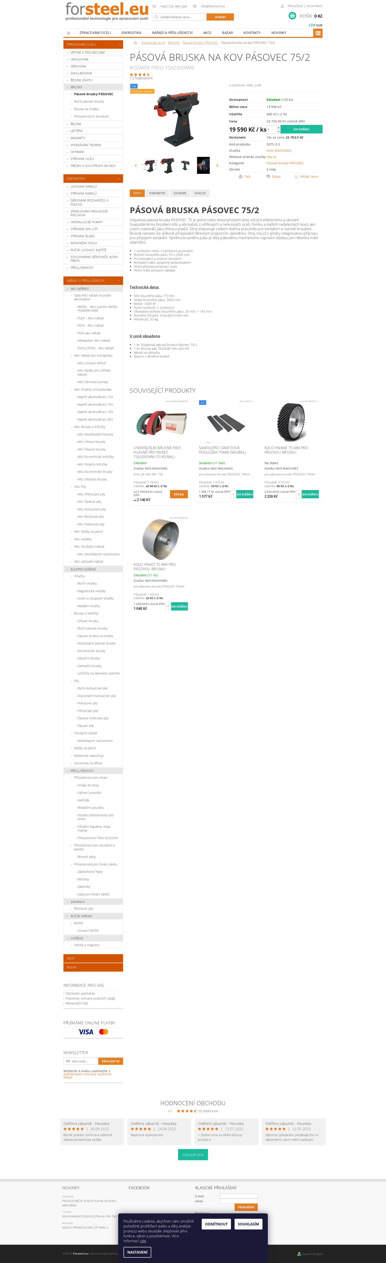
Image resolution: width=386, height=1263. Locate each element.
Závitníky (84, 886)
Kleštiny (83, 879)
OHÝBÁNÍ (77, 152)
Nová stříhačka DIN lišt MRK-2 (85, 1227)
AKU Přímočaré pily (91, 494)
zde (143, 1240)
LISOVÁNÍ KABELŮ (84, 186)
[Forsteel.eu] (107, 11)
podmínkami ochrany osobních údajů (87, 1075)
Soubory (180, 193)
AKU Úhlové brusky (91, 442)
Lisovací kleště (88, 930)
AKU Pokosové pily (91, 524)
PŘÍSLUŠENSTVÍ (82, 267)
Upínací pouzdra (89, 792)
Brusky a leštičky (86, 613)
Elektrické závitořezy (89, 756)
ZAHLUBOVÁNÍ (81, 73)
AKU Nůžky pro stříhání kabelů (94, 372)
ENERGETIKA (131, 32)
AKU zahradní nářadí (88, 561)
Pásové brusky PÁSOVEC (93, 94)
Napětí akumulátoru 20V (95, 419)
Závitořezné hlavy (90, 871)
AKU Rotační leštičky (92, 464)
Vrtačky (79, 576)
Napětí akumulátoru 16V (95, 404)
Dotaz (276, 177)
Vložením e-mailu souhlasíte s (87, 1074)
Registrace (315, 6)
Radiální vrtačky (89, 606)
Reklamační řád (77, 1003)
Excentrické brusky (91, 651)
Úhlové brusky (88, 621)
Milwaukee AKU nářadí (94, 340)
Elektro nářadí (83, 569)
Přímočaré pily (88, 711)
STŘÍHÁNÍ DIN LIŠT (84, 229)
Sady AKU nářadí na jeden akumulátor (92, 297)
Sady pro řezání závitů (93, 894)
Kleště (78, 923)
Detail (179, 494)
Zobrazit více (193, 1154)
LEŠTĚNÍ (77, 131)
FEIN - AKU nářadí (90, 325)
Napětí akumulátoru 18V (95, 412)
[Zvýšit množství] (279, 127)
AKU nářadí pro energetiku (93, 355)
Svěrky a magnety (86, 945)
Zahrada (77, 902)
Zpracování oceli (95, 32)
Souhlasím (248, 1224)
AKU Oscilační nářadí (89, 546)
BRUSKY (76, 87)
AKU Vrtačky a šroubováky (93, 389)
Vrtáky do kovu (88, 785)
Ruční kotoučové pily (92, 688)
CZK (312, 25)
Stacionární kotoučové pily (97, 696)
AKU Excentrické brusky (95, 471)
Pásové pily (86, 726)
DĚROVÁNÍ (78, 66)
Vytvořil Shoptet (312, 1254)
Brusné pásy (87, 857)
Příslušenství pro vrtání (90, 777)
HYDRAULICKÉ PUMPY (87, 222)
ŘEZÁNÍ (76, 124)
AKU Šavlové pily (89, 501)
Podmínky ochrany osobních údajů (90, 998)
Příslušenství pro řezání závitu (95, 864)
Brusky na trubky (86, 109)
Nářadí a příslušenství (172, 32)
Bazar (227, 32)
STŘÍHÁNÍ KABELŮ (84, 193)
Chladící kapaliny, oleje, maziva (94, 828)
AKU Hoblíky (83, 539)
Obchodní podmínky (80, 993)
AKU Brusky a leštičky (89, 427)
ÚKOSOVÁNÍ (80, 59)
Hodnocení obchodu (193, 1103)
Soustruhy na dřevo (88, 763)
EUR (319, 25)
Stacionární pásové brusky (97, 643)
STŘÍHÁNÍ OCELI (82, 159)
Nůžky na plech (85, 748)
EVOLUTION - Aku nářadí (96, 348)
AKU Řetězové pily (91, 516)
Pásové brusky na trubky (95, 636)
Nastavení (137, 1252)
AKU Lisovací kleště (92, 363)
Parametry (157, 193)
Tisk (247, 177)
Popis (137, 193)
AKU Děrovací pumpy (93, 382)
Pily (76, 681)
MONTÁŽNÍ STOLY (84, 243)
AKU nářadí (80, 288)
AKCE (207, 32)
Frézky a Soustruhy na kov (93, 166)
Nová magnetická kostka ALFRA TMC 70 (92, 1216)
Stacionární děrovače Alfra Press (94, 259)
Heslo (199, 1201)
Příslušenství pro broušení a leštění (94, 847)
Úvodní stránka (68, 33)
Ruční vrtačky (87, 583)
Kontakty (252, 32)
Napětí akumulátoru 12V (95, 397)
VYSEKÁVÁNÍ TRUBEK (86, 145)
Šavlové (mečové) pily (93, 718)
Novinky (278, 32)
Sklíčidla (83, 800)
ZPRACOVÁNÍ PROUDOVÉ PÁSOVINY (89, 213)
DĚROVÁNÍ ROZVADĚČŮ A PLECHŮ (89, 202)
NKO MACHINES (278, 150)
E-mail (199, 1196)
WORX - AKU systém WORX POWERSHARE (97, 309)
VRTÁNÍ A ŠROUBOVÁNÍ (88, 52)
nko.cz (271, 157)
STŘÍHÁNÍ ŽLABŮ (83, 236)
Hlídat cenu (309, 177)
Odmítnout (216, 1224)
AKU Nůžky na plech (88, 531)
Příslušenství (82, 771)
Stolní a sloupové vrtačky (96, 598)
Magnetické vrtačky (92, 591)
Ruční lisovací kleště (89, 250)
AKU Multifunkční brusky (95, 434)
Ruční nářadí (81, 916)
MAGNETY (78, 138)
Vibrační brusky (89, 658)
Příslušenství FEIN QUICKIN (98, 838)
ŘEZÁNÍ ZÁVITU (82, 80)
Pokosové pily (87, 703)
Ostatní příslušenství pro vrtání (96, 817)
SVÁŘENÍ (77, 938)
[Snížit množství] (279, 131)
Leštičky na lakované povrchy (99, 673)
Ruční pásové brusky (89, 101)
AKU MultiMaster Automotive (99, 554)
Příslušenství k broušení (91, 116)
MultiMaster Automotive (95, 741)
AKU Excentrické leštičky (96, 457)
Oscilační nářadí (85, 733)
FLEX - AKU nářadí (91, 318)
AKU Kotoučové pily (92, 509)
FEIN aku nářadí (89, 333)
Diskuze (200, 193)
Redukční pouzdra (91, 807)
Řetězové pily (83, 908)
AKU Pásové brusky (91, 449)
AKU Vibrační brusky (92, 479)
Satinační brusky (89, 666)
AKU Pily (80, 486)
